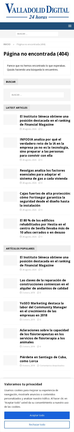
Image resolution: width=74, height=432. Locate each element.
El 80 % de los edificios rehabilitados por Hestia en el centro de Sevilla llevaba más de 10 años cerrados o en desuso (44, 226)
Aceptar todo (37, 415)
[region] (37, 405)
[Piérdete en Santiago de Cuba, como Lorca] (10, 360)
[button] (69, 25)
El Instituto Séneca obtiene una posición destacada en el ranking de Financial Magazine (45, 120)
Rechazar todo (37, 424)
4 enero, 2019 (29, 365)
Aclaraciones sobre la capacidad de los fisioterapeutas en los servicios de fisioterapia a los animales (44, 336)
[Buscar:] (37, 33)
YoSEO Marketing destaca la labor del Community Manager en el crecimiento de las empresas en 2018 (43, 309)
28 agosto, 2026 (29, 129)
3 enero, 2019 (29, 292)
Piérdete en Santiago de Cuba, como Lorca (43, 359)
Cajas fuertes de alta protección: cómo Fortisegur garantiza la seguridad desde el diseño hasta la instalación (45, 199)
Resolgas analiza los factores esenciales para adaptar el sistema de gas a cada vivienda (43, 174)
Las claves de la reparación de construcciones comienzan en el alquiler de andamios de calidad (44, 284)
